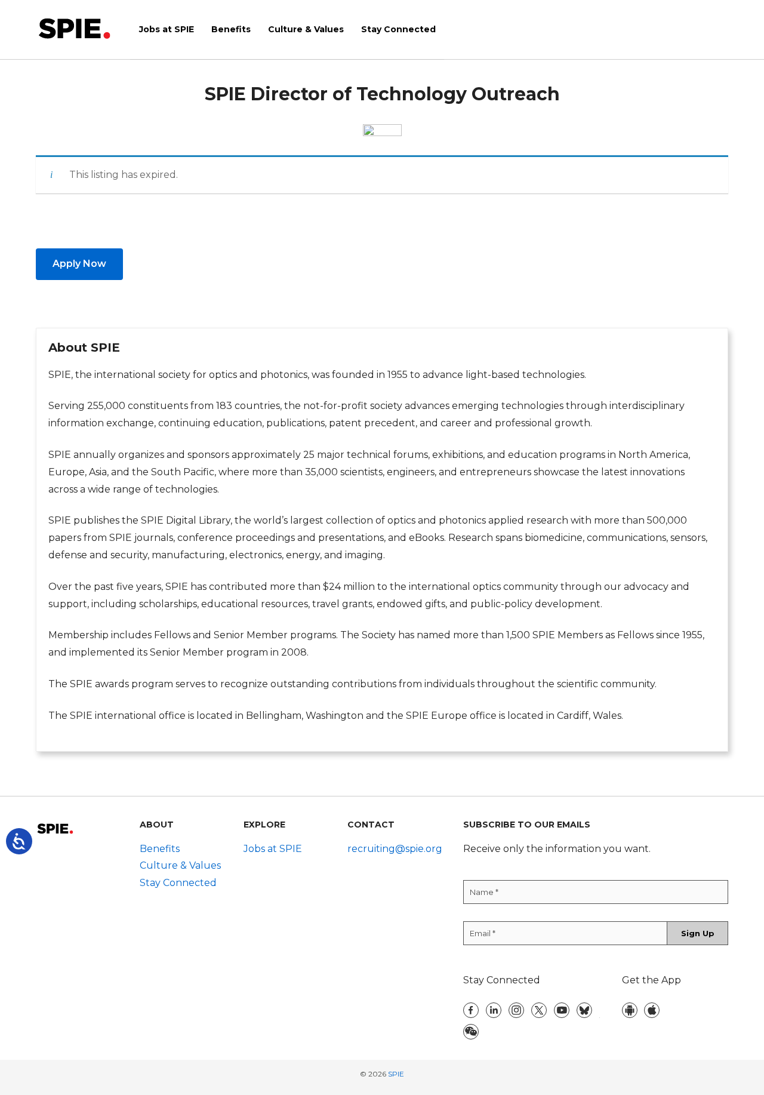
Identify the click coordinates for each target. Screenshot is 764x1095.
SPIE (396, 1073)
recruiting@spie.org (394, 848)
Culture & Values (180, 865)
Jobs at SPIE (273, 848)
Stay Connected (178, 882)
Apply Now (79, 263)
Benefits (160, 848)
